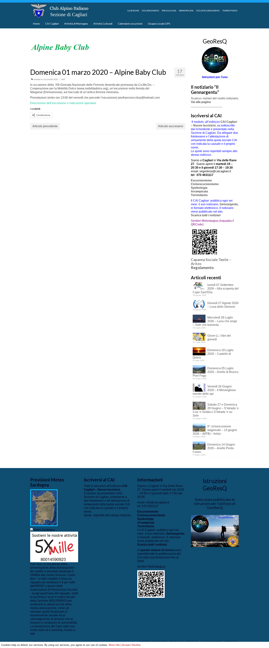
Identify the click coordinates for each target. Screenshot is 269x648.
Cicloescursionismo (205, 184)
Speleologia (199, 187)
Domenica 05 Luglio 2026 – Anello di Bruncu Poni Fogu (215, 372)
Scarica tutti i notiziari (206, 215)
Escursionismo (201, 180)
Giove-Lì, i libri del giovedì (219, 337)
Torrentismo (199, 195)
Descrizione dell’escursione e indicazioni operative (63, 103)
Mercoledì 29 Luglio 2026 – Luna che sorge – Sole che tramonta (215, 321)
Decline (136, 644)
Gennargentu (229, 204)
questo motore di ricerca (157, 550)
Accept (126, 644)
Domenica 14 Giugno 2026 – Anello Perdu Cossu (214, 448)
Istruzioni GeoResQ (215, 484)
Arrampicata (199, 191)
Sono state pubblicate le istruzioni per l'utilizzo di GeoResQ (215, 503)
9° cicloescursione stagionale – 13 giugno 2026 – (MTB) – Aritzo (215, 430)
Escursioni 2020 (51, 79)
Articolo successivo (170, 126)
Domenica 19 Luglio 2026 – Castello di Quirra (213, 354)
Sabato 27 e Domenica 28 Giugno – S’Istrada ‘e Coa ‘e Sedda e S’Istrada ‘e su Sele (216, 410)
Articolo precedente (45, 126)
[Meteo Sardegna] (42, 529)
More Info (114, 644)
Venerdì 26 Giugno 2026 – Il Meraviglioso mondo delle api (214, 390)
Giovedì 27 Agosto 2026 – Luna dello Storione (222, 304)
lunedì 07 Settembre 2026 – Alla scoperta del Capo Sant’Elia (216, 288)
